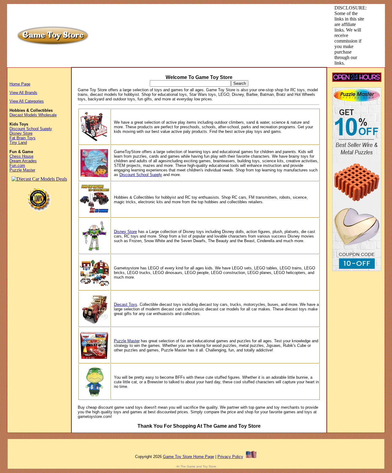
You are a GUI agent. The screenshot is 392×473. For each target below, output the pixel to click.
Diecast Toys (125, 304)
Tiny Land (18, 142)
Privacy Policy (230, 456)
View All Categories (26, 101)
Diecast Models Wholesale (33, 115)
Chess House (21, 156)
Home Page (19, 84)
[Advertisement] (204, 19)
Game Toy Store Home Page (188, 456)
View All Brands (23, 92)
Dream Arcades (23, 161)
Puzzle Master (22, 170)
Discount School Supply (30, 128)
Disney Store (20, 133)
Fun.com (17, 165)
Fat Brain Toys (22, 138)
